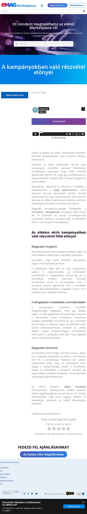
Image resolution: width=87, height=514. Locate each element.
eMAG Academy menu (15, 95)
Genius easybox (5, 474)
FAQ (1, 484)
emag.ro (49, 494)
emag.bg (55, 494)
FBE (1, 471)
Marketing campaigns (7, 481)
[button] (42, 5)
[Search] (84, 11)
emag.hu (62, 494)
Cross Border (4, 467)
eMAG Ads (3, 477)
